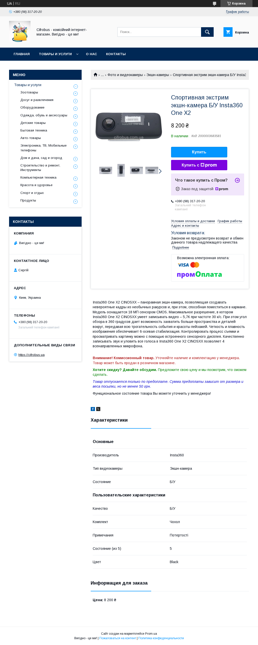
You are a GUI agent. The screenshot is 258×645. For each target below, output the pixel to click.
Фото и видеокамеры (125, 75)
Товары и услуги (55, 54)
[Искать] (207, 32)
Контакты (116, 54)
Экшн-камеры (157, 75)
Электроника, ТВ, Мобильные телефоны (43, 148)
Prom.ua (151, 633)
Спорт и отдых (32, 193)
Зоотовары (29, 92)
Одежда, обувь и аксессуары (43, 115)
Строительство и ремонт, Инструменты (40, 167)
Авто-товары (30, 138)
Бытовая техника (33, 130)
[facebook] (93, 410)
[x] (98, 410)
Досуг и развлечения (36, 100)
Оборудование (32, 107)
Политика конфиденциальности (161, 638)
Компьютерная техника (38, 177)
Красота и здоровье (36, 185)
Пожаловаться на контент (117, 638)
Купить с (190, 165)
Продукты (28, 200)
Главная (22, 54)
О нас (91, 54)
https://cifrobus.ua (31, 355)
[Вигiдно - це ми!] (19, 41)
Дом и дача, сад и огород (41, 158)
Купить (199, 152)
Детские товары (33, 123)
